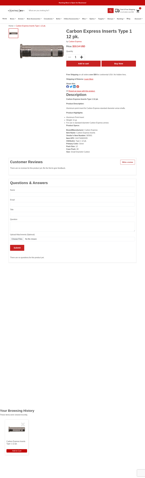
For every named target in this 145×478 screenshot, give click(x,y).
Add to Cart (16, 451)
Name (12, 190)
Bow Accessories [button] (33, 19)
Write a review (127, 162)
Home (4, 19)
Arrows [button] (20, 19)
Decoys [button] (110, 19)
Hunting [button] (120, 19)
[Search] (111, 10)
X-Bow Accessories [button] (71, 19)
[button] (138, 19)
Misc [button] (84, 19)
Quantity (69, 51)
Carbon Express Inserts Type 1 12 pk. (31, 26)
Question (13, 219)
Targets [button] (101, 19)
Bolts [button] (58, 19)
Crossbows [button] (48, 19)
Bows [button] (12, 19)
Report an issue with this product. (82, 91)
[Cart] (137, 11)
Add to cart (83, 63)
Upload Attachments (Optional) (22, 235)
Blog (128, 19)
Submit (17, 248)
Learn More (88, 79)
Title (11, 210)
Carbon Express (75, 41)
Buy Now (118, 63)
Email (12, 200)
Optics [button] (92, 19)
